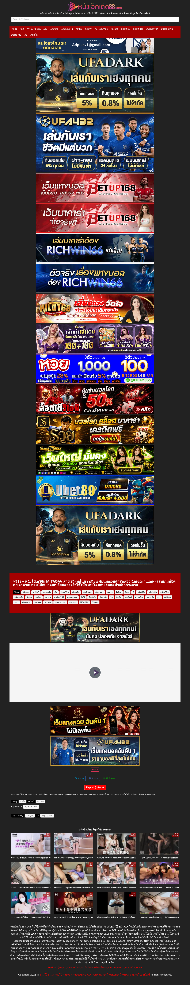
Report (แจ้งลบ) (95, 787)
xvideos (167, 597)
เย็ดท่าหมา (99, 592)
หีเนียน (118, 592)
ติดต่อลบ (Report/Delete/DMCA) (66, 967)
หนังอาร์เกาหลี (101, 29)
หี (133, 592)
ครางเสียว (139, 597)
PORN (14, 29)
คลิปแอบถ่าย (67, 29)
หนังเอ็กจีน (153, 592)
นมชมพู (48, 597)
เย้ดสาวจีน (47, 592)
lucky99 (30, 816)
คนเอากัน (150, 597)
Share (80, 778)
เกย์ (25, 35)
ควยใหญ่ (128, 597)
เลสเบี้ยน (34, 35)
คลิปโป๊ (79, 29)
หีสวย (127, 592)
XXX (22, 29)
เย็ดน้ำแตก (87, 592)
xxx (158, 597)
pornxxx (37, 602)
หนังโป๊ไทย (16, 35)
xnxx (16, 602)
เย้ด (55, 592)
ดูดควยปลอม (72, 597)
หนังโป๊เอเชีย (167, 29)
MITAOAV (84, 602)
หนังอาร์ (114, 29)
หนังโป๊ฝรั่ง (138, 29)
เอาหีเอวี (36, 592)
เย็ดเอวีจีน (65, 592)
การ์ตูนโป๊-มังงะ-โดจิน (37, 29)
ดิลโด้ (83, 597)
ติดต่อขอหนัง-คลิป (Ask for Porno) (103, 967)
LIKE (96, 769)
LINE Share (109, 778)
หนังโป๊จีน (125, 29)
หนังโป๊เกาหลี (152, 29)
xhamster (26, 602)
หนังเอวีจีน (164, 592)
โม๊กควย (26, 592)
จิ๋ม (111, 597)
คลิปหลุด (54, 29)
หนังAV (88, 29)
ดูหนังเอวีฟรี (59, 597)
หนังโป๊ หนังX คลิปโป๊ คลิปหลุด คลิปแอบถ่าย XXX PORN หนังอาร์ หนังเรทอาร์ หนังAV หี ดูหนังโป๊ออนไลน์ (95, 974)
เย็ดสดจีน (75, 592)
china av (73, 602)
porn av (48, 602)
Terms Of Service (132, 967)
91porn (95, 602)
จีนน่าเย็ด (103, 597)
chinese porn (60, 602)
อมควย (110, 592)
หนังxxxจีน (18, 597)
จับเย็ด (118, 597)
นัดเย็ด (29, 597)
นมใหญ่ (38, 597)
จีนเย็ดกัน (92, 597)
